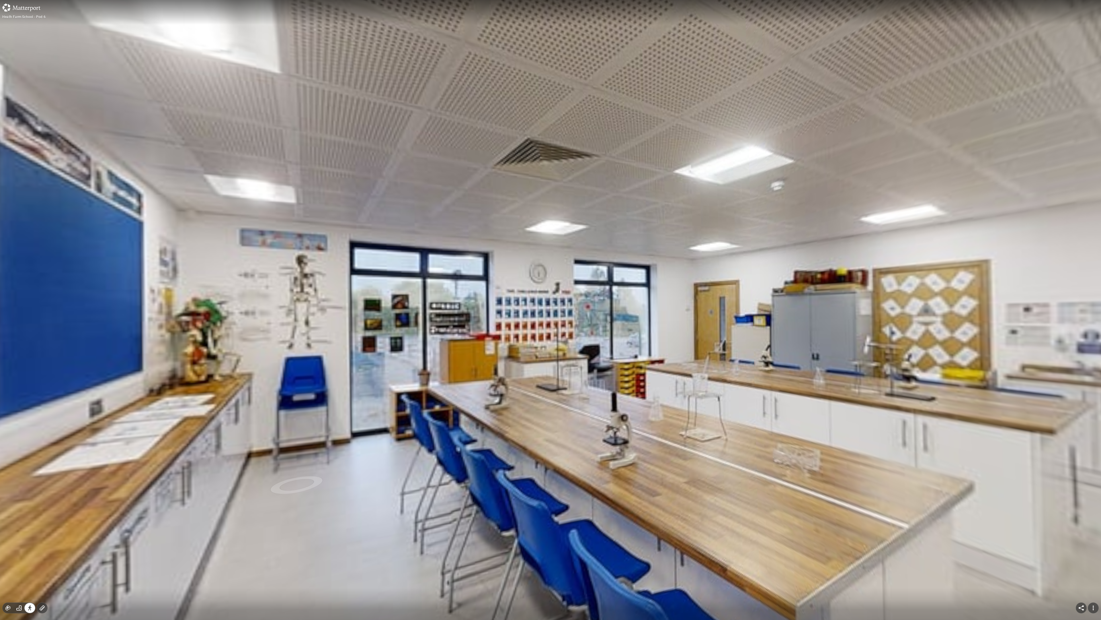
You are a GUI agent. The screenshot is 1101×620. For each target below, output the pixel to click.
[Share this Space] (1081, 607)
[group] (19, 607)
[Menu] (1093, 607)
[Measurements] (42, 607)
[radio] (8, 608)
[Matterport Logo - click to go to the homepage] (21, 7)
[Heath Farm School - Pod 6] (550, 310)
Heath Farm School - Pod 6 (24, 17)
